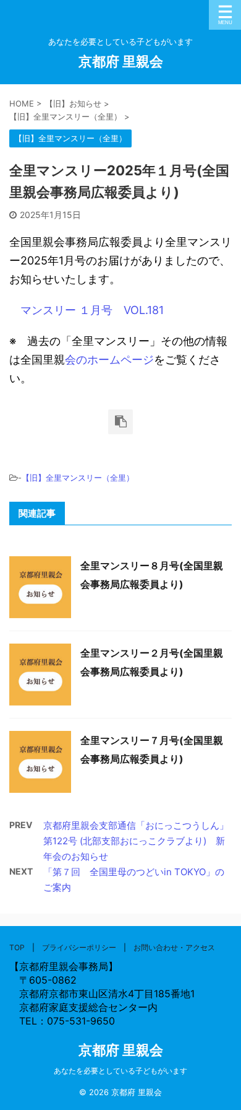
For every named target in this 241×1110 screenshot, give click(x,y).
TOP (17, 947)
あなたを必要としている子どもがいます (120, 1070)
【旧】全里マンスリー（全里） (78, 478)
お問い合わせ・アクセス (174, 947)
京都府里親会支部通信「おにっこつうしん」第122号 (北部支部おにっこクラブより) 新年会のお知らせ (136, 840)
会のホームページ (109, 359)
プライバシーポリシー (79, 947)
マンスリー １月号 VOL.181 (92, 310)
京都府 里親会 (120, 61)
